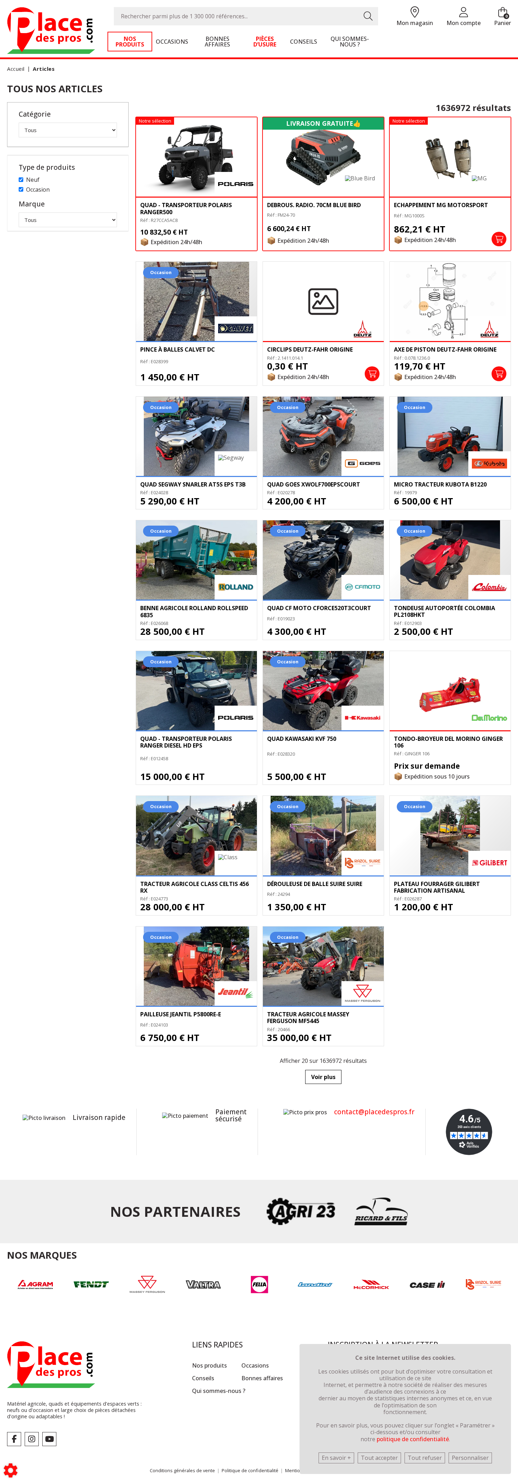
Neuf (32, 180)
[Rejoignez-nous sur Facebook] (14, 1439)
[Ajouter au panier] (499, 239)
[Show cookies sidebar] (11, 1470)
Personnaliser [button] (470, 1458)
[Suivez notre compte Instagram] (32, 1439)
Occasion (38, 189)
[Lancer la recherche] (368, 16)
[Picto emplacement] (415, 12)
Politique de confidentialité (250, 1470)
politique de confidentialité (413, 1439)
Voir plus (323, 1077)
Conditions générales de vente (182, 1470)
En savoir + (336, 1458)
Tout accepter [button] (379, 1458)
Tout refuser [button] (425, 1458)
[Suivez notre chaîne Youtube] (49, 1439)
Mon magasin (414, 23)
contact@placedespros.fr (374, 1111)
